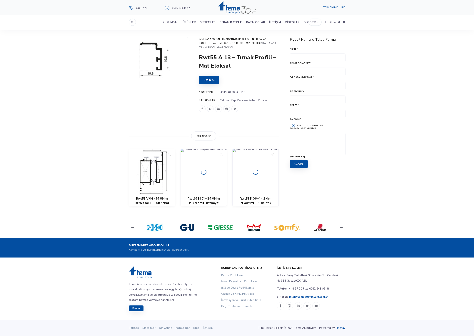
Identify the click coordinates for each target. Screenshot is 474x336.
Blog (307, 22)
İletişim (275, 22)
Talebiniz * (296, 119)
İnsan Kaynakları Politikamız (240, 281)
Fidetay (340, 328)
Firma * (294, 49)
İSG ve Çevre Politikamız (237, 288)
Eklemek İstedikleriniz (303, 128)
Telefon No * (297, 91)
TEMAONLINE (330, 7)
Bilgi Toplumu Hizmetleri (237, 306)
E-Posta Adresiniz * (302, 77)
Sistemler (208, 22)
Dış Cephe (165, 328)
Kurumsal (170, 22)
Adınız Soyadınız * (300, 63)
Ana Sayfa (205, 39)
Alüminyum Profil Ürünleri (242, 39)
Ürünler (189, 22)
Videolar (292, 22)
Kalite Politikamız (233, 275)
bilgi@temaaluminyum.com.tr (308, 297)
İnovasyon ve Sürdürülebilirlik (241, 300)
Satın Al (209, 80)
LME (343, 7)
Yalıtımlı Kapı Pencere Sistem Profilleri (237, 43)
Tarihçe (134, 328)
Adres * (294, 105)
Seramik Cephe (231, 22)
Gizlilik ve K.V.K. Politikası (238, 294)
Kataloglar (255, 22)
